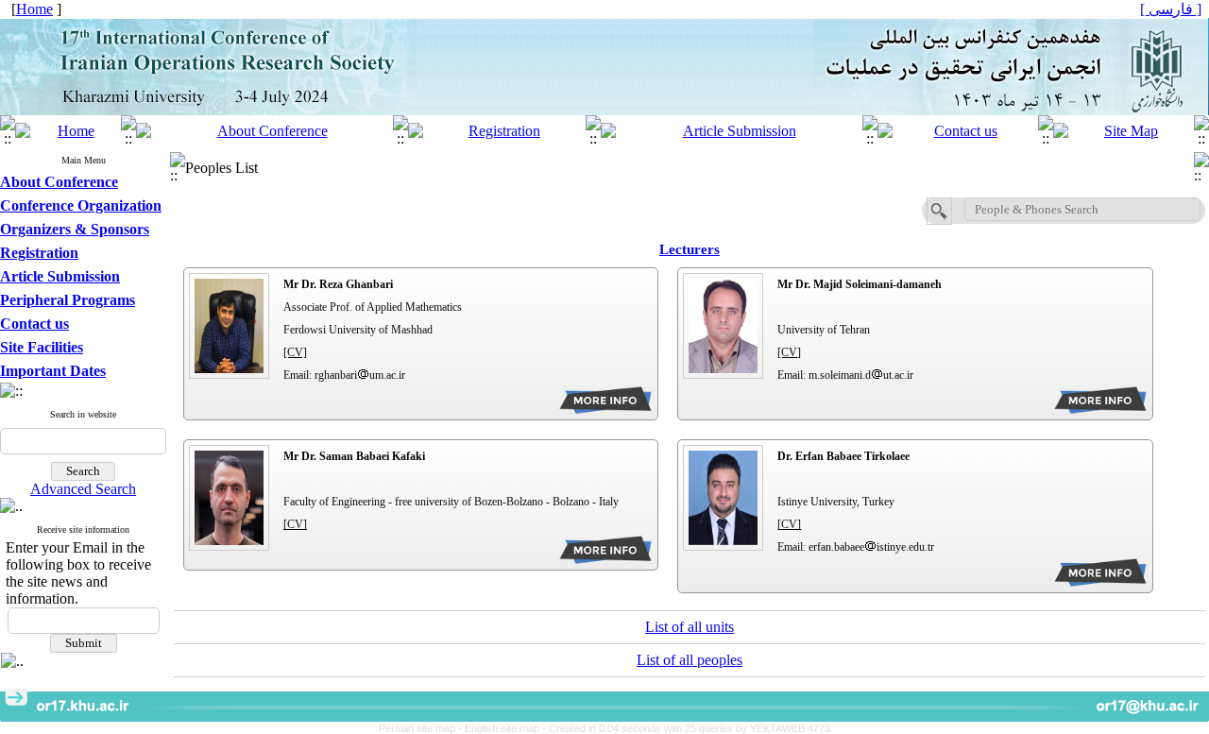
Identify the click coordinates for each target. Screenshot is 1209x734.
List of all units (689, 627)
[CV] (295, 352)
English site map (503, 728)
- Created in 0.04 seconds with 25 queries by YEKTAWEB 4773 (686, 728)
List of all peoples (689, 660)
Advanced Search (83, 489)
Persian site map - (422, 728)
